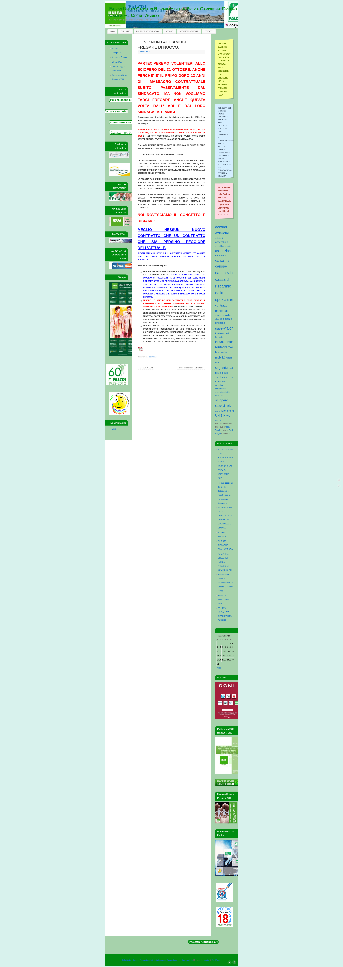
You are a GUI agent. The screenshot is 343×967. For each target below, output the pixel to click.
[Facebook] (234, 5)
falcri (229, 328)
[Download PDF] (141, 352)
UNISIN (220, 415)
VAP (229, 415)
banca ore (220, 255)
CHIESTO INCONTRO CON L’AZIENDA (225, 545)
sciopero (221, 400)
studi (216, 411)
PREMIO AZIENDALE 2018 (223, 599)
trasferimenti (226, 410)
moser (229, 358)
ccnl (230, 300)
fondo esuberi (222, 333)
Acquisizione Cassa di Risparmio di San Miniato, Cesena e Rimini (225, 582)
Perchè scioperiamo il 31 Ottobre (191, 368)
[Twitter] (229, 5)
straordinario (223, 405)
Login (114, 429)
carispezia (224, 272)
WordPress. (216, 960)
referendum (219, 392)
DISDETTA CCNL (145, 368)
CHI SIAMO (125, 31)
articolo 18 (219, 238)
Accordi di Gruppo (119, 57)
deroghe (220, 328)
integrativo (225, 347)
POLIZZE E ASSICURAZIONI (147, 31)
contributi (219, 315)
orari (217, 362)
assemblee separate (223, 246)
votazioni (218, 420)
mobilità (220, 357)
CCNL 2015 (117, 62)
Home (112, 31)
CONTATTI (209, 31)
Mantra (206, 960)
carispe (221, 266)
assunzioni (223, 251)
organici (221, 367)
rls (222, 396)
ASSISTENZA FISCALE (189, 31)
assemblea (221, 242)
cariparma (222, 260)
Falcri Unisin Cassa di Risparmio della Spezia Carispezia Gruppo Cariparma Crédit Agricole (173, 12)
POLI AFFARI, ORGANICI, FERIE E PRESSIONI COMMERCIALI (225, 562)
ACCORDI (170, 31)
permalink (152, 357)
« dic (219, 668)
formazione (220, 337)
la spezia (221, 352)
